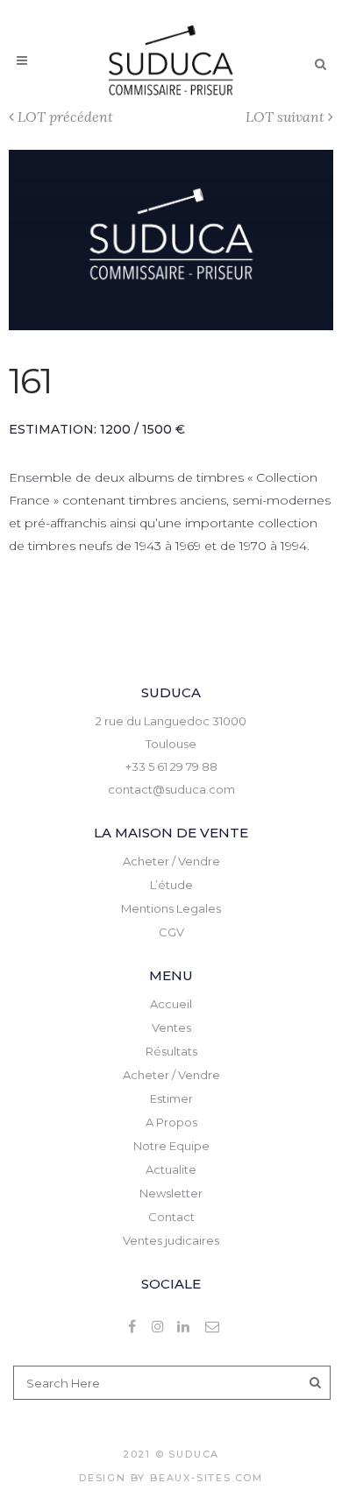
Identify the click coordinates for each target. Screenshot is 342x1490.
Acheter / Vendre (171, 861)
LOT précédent (65, 116)
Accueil (171, 1004)
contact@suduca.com (171, 789)
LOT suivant (285, 116)
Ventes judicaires (171, 1240)
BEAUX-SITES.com (206, 1478)
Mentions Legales (171, 908)
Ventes (171, 1027)
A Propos (171, 1122)
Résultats (171, 1051)
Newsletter (171, 1193)
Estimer (171, 1098)
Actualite (171, 1169)
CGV (171, 932)
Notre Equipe (171, 1146)
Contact (171, 1217)
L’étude (171, 885)
